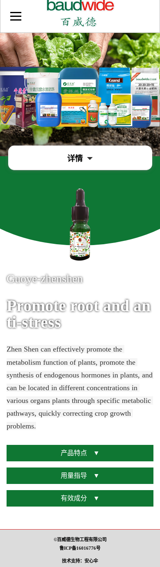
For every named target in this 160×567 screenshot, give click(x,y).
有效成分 (80, 498)
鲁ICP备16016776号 (80, 548)
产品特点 (80, 452)
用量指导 (80, 475)
